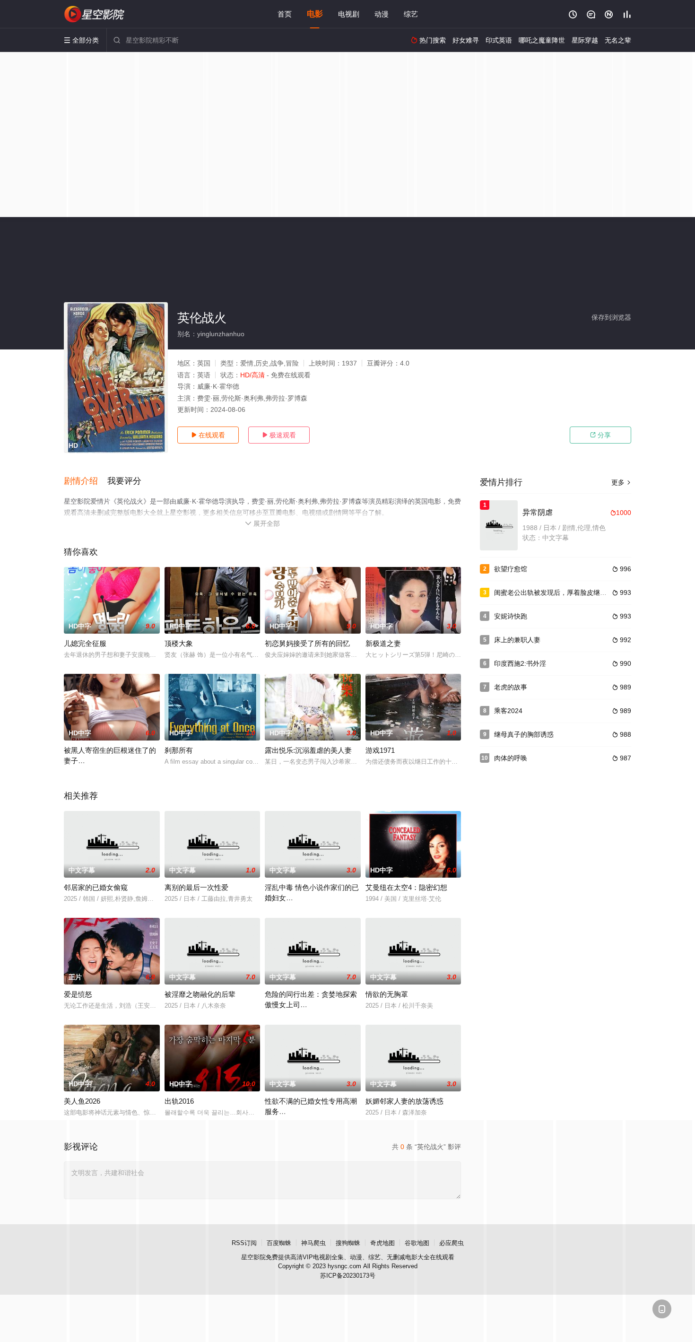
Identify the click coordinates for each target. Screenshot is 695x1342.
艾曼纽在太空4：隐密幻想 (406, 887)
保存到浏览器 (611, 317)
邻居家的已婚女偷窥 (96, 887)
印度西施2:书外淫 (520, 663)
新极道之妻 (383, 643)
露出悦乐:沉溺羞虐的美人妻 (308, 750)
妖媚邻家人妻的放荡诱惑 (404, 1101)
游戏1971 (380, 750)
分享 (600, 435)
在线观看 (208, 435)
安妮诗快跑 (510, 616)
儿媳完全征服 (85, 643)
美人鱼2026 (82, 1101)
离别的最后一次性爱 (196, 887)
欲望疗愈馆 (510, 569)
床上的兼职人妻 (517, 640)
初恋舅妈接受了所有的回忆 (307, 643)
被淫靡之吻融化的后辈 (200, 994)
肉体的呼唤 (510, 758)
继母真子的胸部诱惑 (524, 734)
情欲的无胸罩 (386, 994)
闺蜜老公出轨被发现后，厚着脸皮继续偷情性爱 (563, 592)
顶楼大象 (179, 643)
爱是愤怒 (78, 994)
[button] (85, 481)
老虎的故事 (510, 687)
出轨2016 (179, 1101)
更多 (621, 482)
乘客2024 (508, 711)
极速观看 (279, 435)
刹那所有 (179, 750)
